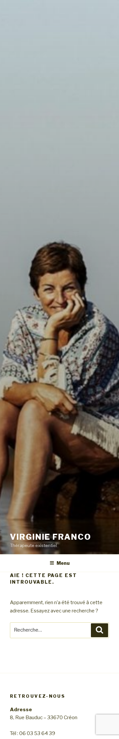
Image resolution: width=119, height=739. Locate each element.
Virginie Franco (50, 537)
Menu (63, 563)
